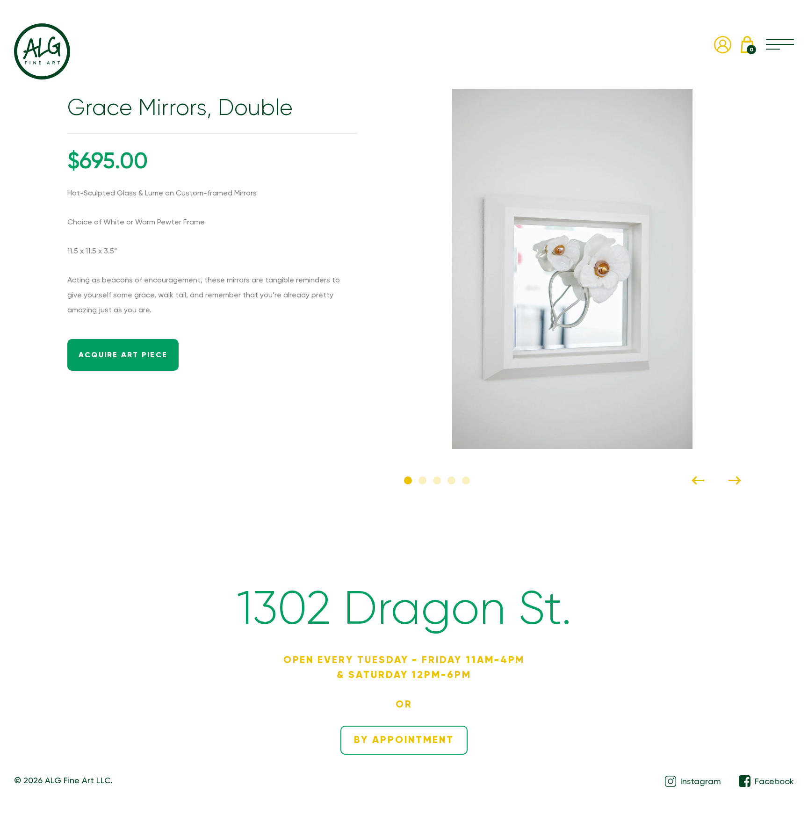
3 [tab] (437, 480)
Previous (698, 480)
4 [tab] (451, 480)
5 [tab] (466, 480)
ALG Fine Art (42, 51)
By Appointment (404, 740)
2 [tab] (422, 480)
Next (735, 480)
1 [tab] (408, 480)
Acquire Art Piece (123, 354)
